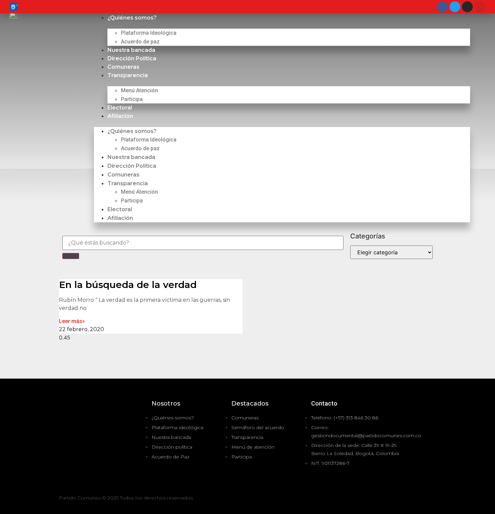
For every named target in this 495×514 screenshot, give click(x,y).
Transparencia (127, 75)
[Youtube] (479, 6)
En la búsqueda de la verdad (128, 284)
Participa (132, 99)
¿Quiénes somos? (132, 17)
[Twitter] (455, 6)
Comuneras (123, 67)
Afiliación (120, 116)
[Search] (70, 256)
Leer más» (72, 321)
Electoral (119, 107)
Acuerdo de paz (140, 41)
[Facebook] (442, 6)
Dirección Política (131, 58)
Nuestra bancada (131, 50)
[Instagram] (467, 6)
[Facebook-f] (418, 498)
